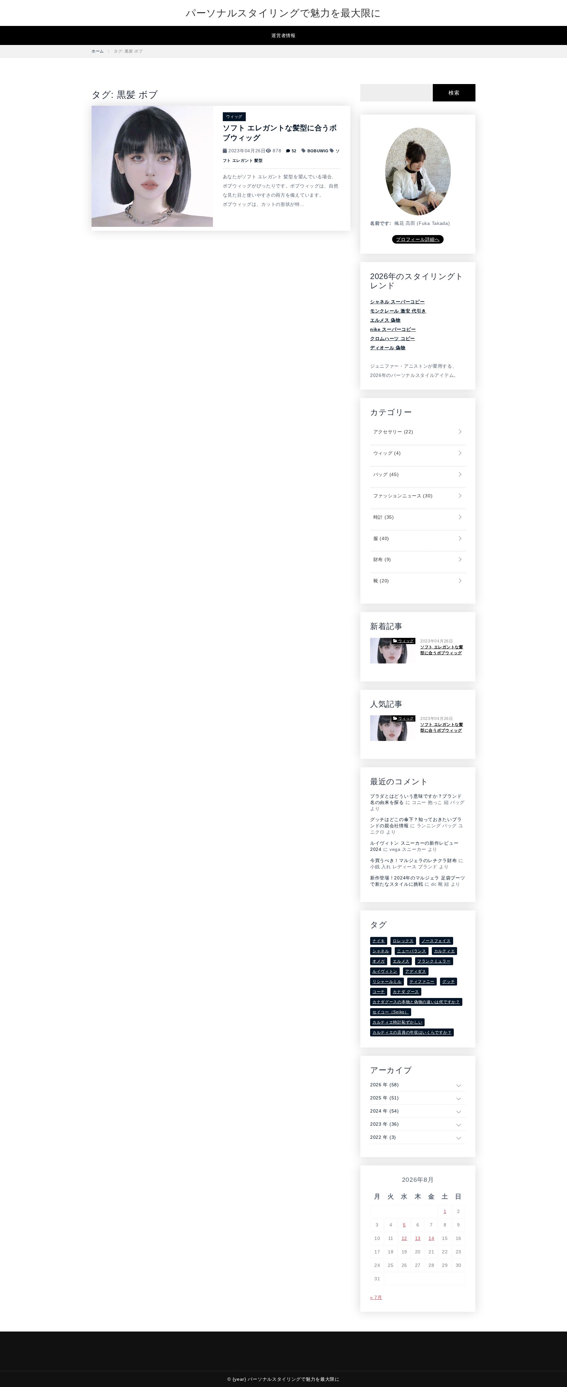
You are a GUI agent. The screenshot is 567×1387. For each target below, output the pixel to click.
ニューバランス (411, 951)
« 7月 (376, 1297)
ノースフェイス (436, 941)
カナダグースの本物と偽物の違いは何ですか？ (416, 1002)
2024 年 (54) (384, 1111)
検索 (454, 93)
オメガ (378, 961)
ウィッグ (234, 116)
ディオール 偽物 (388, 347)
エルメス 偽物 (385, 320)
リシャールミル (387, 981)
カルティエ (444, 951)
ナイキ (378, 941)
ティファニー (422, 981)
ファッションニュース (402, 495)
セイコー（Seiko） (390, 1012)
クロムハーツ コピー (392, 338)
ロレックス (403, 941)
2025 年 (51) (384, 1097)
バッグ (385, 474)
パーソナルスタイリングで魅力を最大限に (283, 13)
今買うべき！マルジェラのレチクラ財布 (413, 860)
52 (293, 151)
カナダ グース (406, 991)
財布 (381, 559)
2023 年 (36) (384, 1124)
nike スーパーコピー (393, 329)
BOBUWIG (317, 151)
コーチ (378, 991)
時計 (383, 517)
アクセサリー (392, 431)
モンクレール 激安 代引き (398, 311)
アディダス (415, 971)
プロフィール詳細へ (417, 239)
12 (404, 1238)
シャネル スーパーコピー (397, 301)
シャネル (380, 951)
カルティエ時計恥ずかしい (397, 1022)
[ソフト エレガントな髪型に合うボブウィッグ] (152, 165)
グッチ (448, 981)
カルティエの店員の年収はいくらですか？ (412, 1032)
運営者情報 (283, 35)
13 (418, 1238)
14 (431, 1238)
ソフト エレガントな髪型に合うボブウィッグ (441, 650)
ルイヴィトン (384, 971)
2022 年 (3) (383, 1137)
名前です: (380, 223)
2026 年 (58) (384, 1084)
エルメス (401, 961)
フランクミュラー (434, 961)
